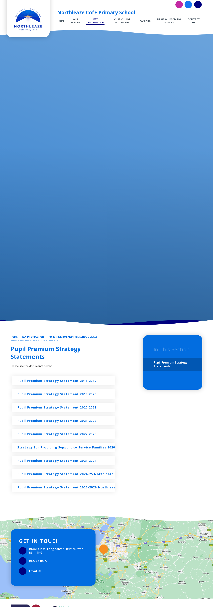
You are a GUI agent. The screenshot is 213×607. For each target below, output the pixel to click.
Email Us (35, 571)
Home (14, 336)
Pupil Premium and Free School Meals (73, 336)
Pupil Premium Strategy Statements (34, 340)
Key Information (33, 336)
